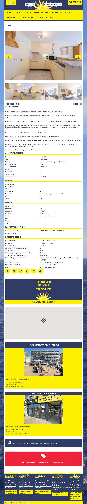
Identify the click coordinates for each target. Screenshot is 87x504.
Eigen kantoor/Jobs (27, 18)
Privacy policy (15, 502)
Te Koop (18, 12)
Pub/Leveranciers (46, 18)
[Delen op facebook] (7, 271)
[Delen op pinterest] (33, 271)
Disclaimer (8, 502)
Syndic (67, 12)
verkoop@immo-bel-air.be (14, 387)
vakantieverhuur (41, 12)
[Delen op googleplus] (20, 271)
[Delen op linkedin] (27, 271)
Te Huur (28, 12)
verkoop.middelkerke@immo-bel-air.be (19, 434)
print (11, 25)
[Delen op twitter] (14, 271)
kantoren (11, 18)
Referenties (57, 12)
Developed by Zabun (26, 502)
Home (9, 12)
